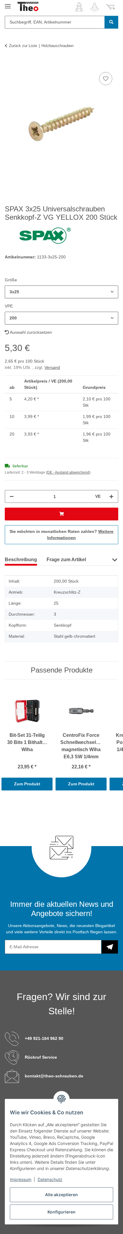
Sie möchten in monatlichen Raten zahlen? (61, 534)
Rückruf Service (41, 1057)
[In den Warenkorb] (9, 64)
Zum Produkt (27, 783)
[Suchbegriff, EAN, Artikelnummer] (111, 22)
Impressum (20, 1179)
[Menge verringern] (11, 496)
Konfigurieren (61, 1211)
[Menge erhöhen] (111, 496)
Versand (52, 367)
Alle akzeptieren (61, 1194)
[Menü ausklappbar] (8, 3)
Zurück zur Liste (23, 45)
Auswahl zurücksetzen (30, 332)
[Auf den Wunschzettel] (105, 78)
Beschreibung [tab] (21, 559)
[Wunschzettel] (94, 7)
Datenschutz (50, 1179)
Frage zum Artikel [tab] (66, 559)
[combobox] (61, 292)
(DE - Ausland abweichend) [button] (68, 472)
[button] (79, 7)
